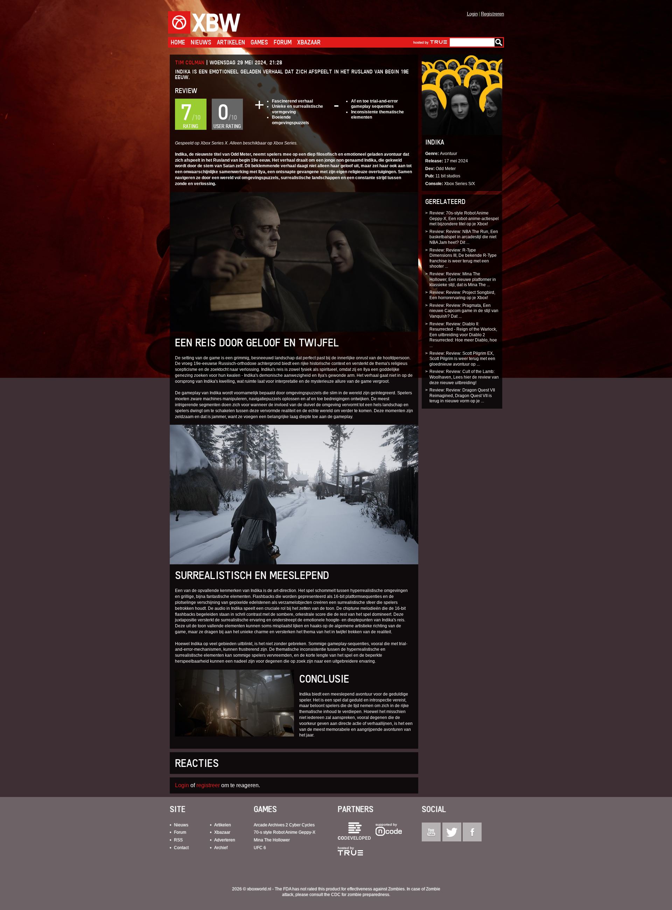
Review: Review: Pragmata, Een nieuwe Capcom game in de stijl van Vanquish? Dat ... (463, 311)
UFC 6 (260, 847)
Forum (283, 42)
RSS (178, 840)
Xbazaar (309, 42)
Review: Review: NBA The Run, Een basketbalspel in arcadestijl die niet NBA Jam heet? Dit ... (463, 237)
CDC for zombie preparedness (360, 894)
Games (259, 42)
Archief (220, 847)
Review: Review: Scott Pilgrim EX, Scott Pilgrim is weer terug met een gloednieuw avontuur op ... (462, 359)
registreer (208, 785)
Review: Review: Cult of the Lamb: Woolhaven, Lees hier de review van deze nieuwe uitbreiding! (464, 377)
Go (499, 42)
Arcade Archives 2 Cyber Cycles (284, 825)
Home (178, 42)
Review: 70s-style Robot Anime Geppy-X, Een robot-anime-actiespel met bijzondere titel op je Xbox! (464, 218)
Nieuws (201, 42)
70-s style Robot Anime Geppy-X (284, 832)
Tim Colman (189, 62)
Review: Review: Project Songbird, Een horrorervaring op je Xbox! (462, 295)
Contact (181, 847)
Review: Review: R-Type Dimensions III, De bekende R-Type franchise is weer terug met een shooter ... (463, 258)
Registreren (492, 13)
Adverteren (224, 840)
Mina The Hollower (272, 840)
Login (472, 13)
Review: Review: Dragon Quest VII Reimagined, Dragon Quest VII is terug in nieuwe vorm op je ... (462, 395)
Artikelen (231, 42)
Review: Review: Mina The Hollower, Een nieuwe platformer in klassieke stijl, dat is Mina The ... (462, 279)
